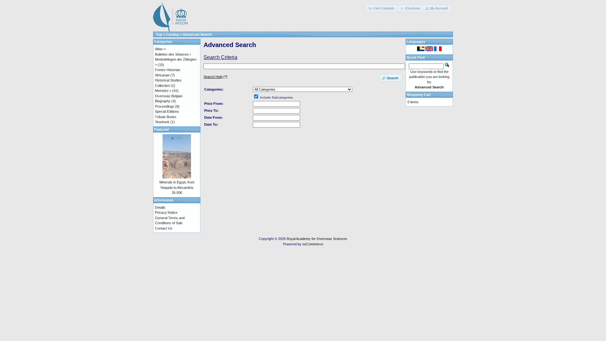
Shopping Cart (419, 95)
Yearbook (162, 122)
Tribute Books (165, 117)
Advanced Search (197, 34)
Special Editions (167, 111)
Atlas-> (160, 49)
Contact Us (163, 228)
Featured (161, 129)
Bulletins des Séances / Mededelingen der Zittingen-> (176, 59)
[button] (381, 8)
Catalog (172, 34)
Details (160, 207)
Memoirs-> (163, 91)
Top (159, 34)
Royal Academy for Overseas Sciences (317, 239)
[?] (215, 77)
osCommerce (312, 244)
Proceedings (164, 106)
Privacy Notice (166, 212)
